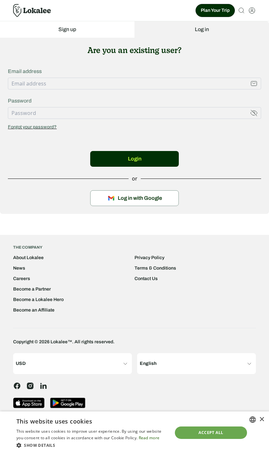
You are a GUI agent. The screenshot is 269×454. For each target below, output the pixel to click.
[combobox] (252, 419)
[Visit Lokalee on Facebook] (17, 386)
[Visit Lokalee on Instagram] (30, 386)
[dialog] (134, 432)
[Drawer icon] (252, 10)
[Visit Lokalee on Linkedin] (43, 386)
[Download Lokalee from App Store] (29, 403)
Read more (149, 438)
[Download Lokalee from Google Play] (68, 403)
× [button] (261, 419)
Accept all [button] (210, 432)
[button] (92, 445)
